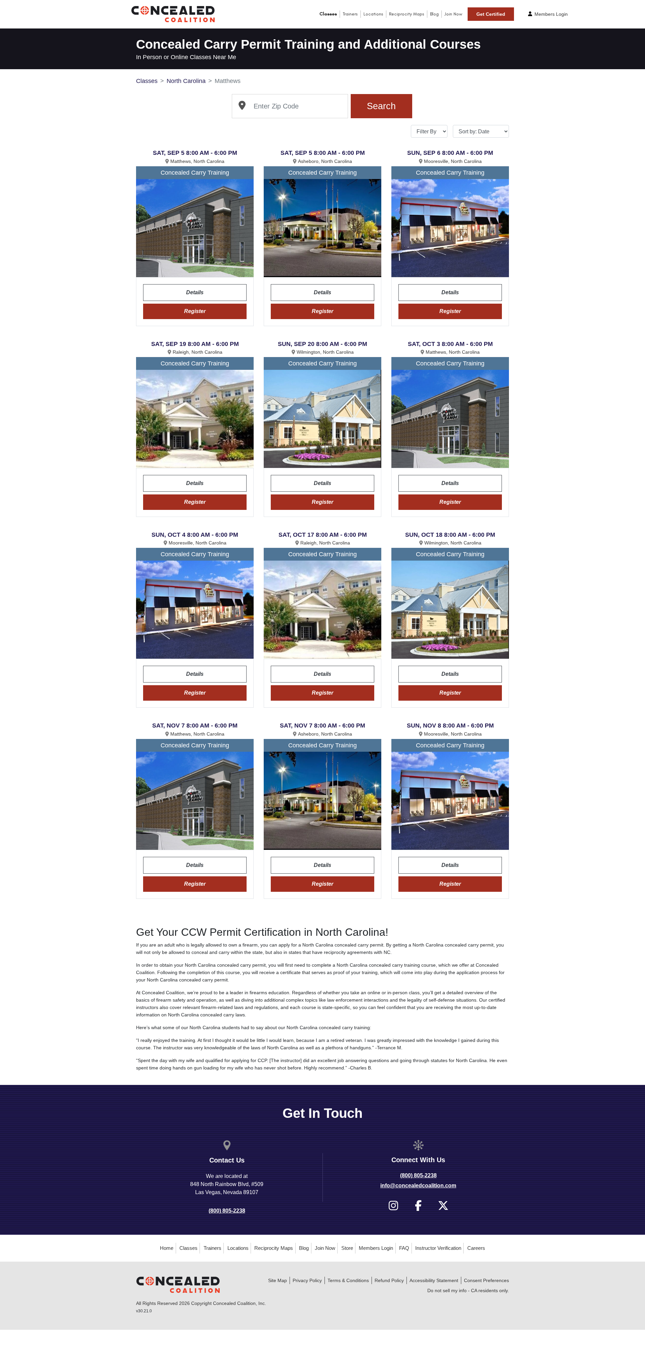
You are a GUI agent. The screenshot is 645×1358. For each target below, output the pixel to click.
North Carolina (186, 81)
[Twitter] (443, 1205)
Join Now (453, 14)
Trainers (350, 14)
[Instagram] (393, 1205)
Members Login (550, 14)
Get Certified (490, 14)
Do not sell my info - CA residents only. (468, 1290)
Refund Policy (389, 1280)
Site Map (277, 1280)
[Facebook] (418, 1205)
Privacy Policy (307, 1280)
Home (166, 1248)
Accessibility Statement (434, 1280)
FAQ (404, 1248)
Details (195, 292)
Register (195, 311)
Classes (328, 14)
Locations (373, 14)
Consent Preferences (486, 1280)
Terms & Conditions (348, 1280)
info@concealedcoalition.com (418, 1185)
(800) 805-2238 (227, 1211)
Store (347, 1248)
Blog (434, 14)
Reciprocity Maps (406, 14)
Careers (476, 1248)
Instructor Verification (438, 1248)
